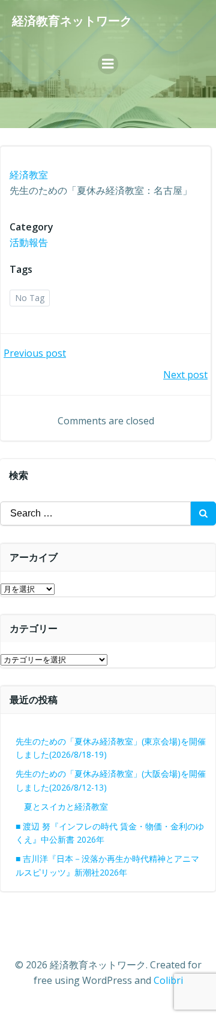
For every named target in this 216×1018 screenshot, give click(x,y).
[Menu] (108, 64)
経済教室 (29, 174)
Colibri (168, 980)
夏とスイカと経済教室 (74, 806)
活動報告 (29, 242)
